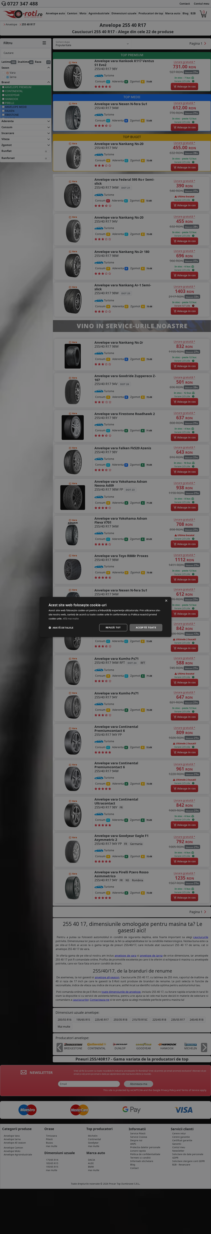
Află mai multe (71, 618)
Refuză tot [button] (113, 627)
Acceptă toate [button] (146, 627)
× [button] (166, 601)
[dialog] (105, 617)
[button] (61, 627)
